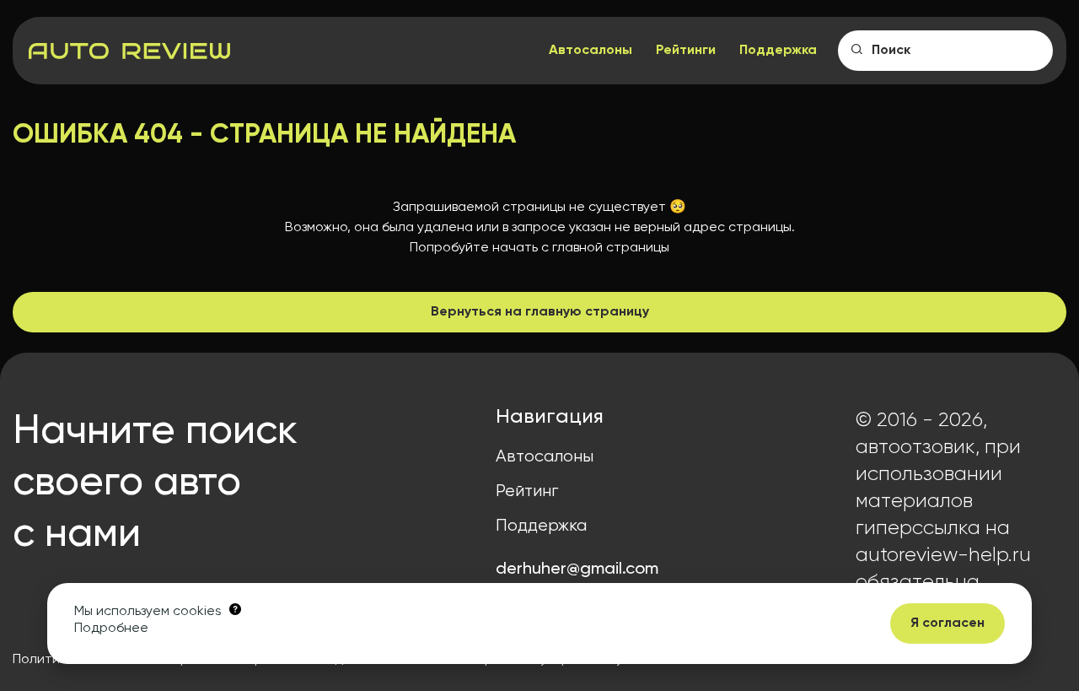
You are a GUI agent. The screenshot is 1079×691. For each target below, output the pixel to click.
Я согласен (947, 623)
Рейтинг (527, 491)
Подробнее (111, 628)
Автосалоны (590, 50)
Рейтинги (686, 50)
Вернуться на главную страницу (540, 312)
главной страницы (610, 248)
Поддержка (778, 50)
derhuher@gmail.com (577, 569)
